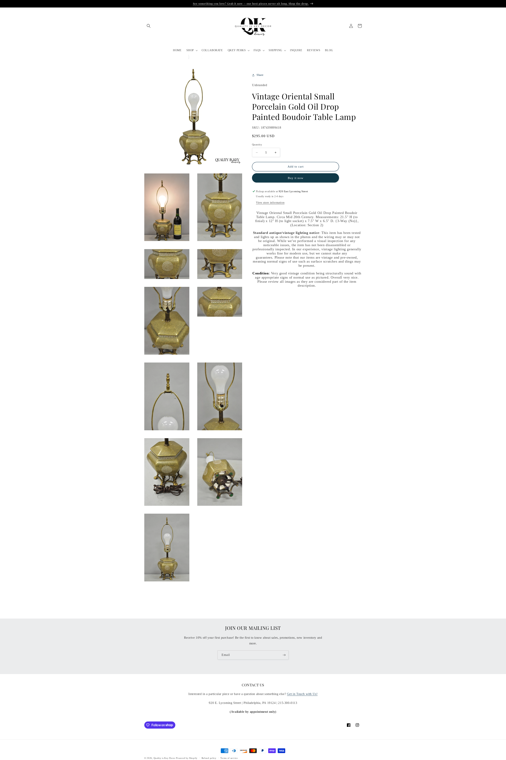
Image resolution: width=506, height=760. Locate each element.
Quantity (257, 144)
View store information (270, 202)
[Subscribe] (284, 655)
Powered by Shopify (186, 758)
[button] (148, 26)
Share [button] (260, 75)
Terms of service (229, 758)
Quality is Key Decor (165, 758)
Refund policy (209, 758)
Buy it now (295, 178)
